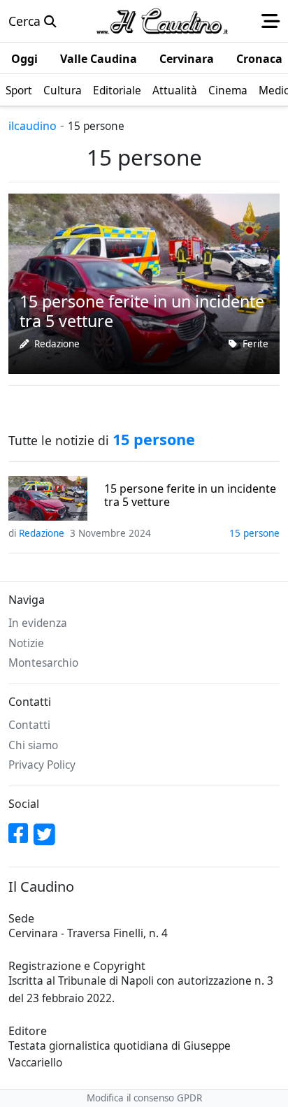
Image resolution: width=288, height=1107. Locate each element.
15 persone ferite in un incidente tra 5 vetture (190, 495)
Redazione (57, 344)
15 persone (254, 533)
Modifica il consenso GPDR (144, 1098)
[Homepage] (162, 21)
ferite (255, 344)
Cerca (26, 21)
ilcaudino (32, 125)
